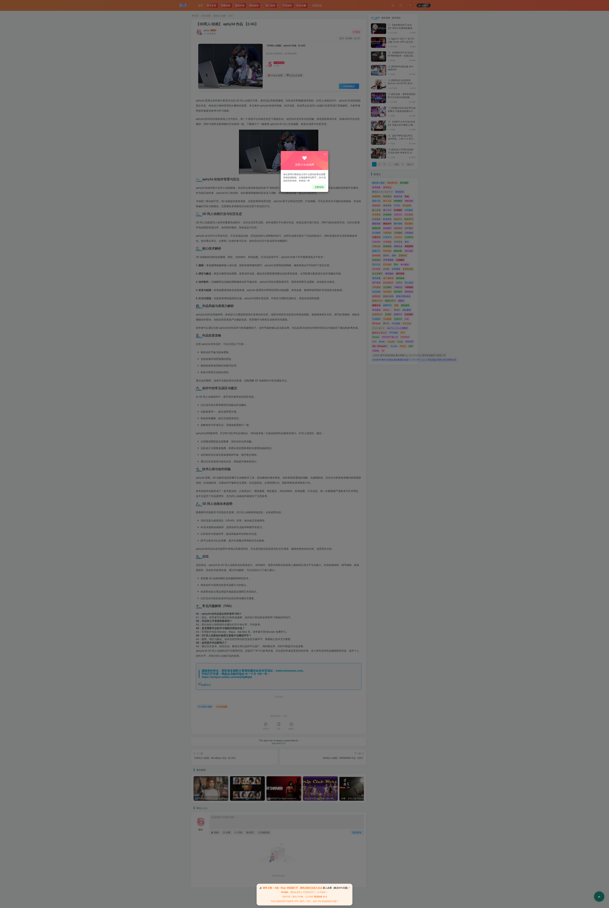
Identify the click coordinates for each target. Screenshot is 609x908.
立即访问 (319, 187)
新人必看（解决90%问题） (336, 887)
